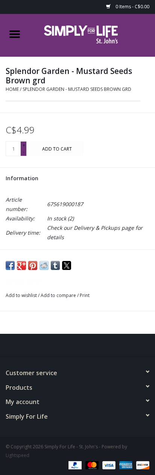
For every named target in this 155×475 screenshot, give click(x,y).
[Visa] (108, 464)
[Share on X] (66, 265)
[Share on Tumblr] (55, 265)
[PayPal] (74, 464)
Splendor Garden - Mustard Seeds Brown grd (77, 89)
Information (22, 178)
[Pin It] (32, 265)
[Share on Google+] (21, 265)
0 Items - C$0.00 (131, 6)
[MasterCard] (91, 464)
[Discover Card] (141, 464)
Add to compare (59, 295)
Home (12, 89)
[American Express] (125, 464)
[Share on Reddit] (44, 265)
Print (85, 295)
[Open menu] (14, 33)
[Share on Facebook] (10, 265)
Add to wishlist (22, 295)
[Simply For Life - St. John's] (92, 34)
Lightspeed (17, 455)
